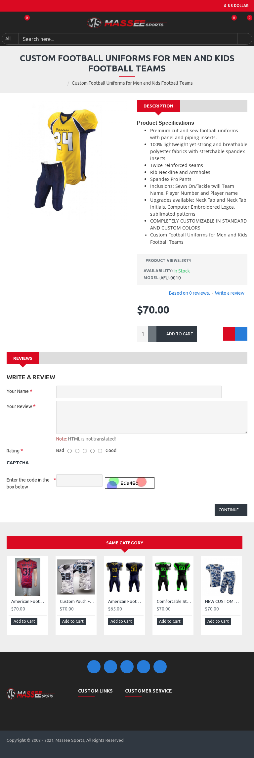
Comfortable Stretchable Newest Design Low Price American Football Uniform (174, 601)
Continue (229, 510)
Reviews (22, 358)
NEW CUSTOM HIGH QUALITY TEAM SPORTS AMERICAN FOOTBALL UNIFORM (222, 601)
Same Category (124, 542)
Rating (13, 450)
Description (158, 106)
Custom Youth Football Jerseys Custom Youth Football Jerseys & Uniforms (77, 601)
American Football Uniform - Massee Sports (29, 601)
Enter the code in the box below (28, 483)
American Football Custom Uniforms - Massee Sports (126, 601)
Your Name (18, 391)
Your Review (19, 406)
